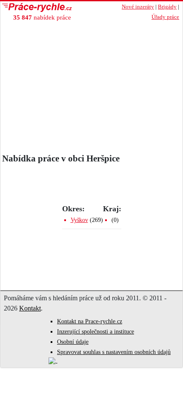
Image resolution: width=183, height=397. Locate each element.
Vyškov (79, 220)
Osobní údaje (73, 342)
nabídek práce (42, 17)
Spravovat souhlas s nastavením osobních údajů (114, 352)
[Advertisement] (91, 89)
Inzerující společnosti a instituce (95, 331)
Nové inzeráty (138, 7)
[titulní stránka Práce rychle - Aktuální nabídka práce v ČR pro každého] (53, 7)
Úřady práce (165, 17)
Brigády (167, 7)
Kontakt (30, 308)
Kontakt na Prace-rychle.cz (89, 321)
